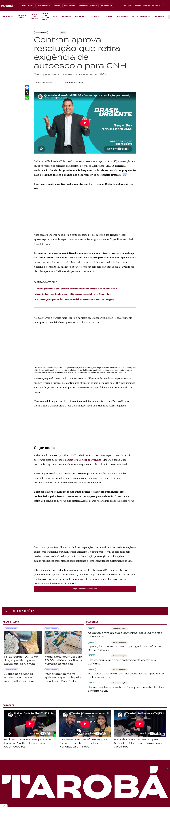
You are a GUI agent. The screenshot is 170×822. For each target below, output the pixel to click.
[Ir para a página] (163, 5)
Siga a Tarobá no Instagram (85, 589)
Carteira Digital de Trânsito (84, 459)
